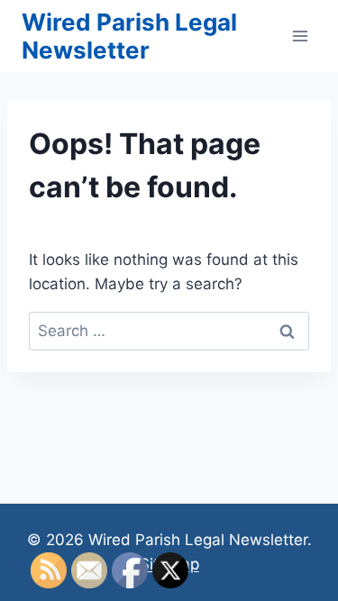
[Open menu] (299, 36)
